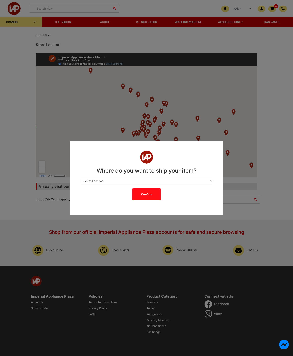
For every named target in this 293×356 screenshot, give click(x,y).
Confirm (146, 194)
